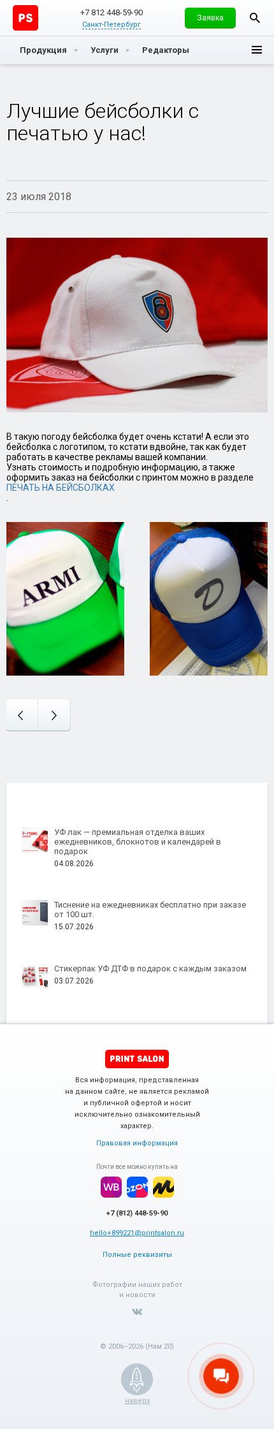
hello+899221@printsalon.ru (137, 1233)
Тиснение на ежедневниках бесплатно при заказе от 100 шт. (150, 909)
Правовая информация (137, 1143)
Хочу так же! (66, 591)
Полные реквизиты (137, 1255)
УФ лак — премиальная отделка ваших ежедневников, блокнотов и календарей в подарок (137, 841)
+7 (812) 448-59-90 (137, 1213)
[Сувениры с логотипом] (25, 18)
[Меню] (257, 50)
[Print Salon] (137, 1059)
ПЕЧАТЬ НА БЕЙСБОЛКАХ (60, 487)
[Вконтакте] (137, 1312)
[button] (210, 18)
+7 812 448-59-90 (111, 12)
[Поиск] (255, 18)
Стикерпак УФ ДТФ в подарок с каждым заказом (150, 968)
